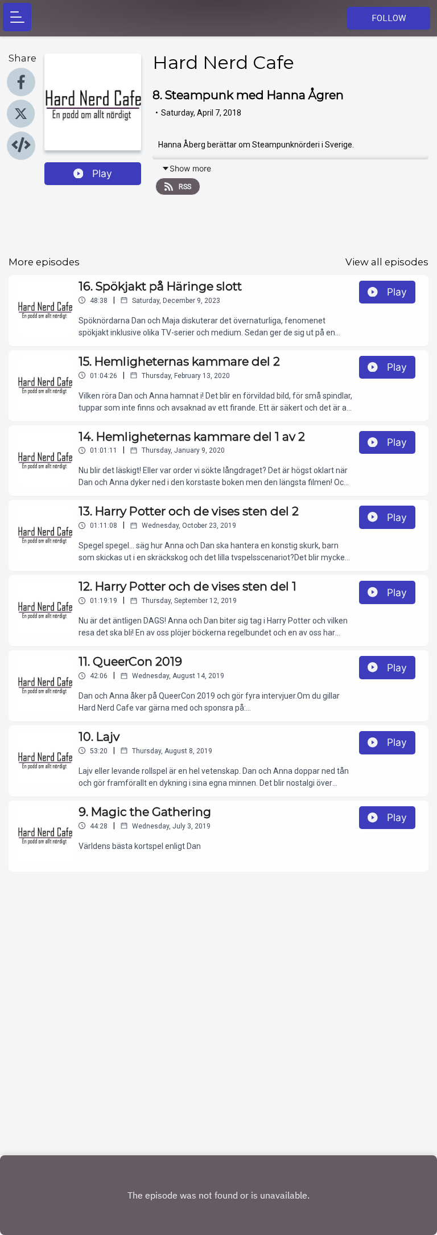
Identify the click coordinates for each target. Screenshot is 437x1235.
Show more (190, 168)
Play (102, 173)
